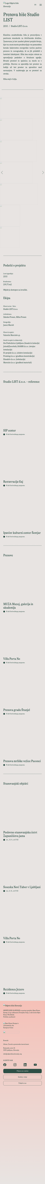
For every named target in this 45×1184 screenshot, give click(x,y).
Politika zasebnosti (9, 1017)
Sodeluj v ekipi (22, 1077)
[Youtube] (38, 1064)
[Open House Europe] (22, 1092)
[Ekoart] (22, 1135)
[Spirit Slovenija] (22, 1111)
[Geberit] (22, 1160)
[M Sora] (22, 1126)
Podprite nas (22, 1083)
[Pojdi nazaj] (2, 172)
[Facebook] (7, 1064)
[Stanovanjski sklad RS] (22, 1131)
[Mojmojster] (22, 1169)
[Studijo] (22, 1174)
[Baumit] (22, 1145)
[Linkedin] (28, 1064)
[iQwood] (22, 1140)
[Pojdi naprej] (43, 172)
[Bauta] (22, 1164)
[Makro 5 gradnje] (22, 1155)
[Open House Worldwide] (22, 1097)
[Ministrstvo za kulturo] (22, 1101)
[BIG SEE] (22, 1179)
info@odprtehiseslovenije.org (12, 1054)
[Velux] (22, 1121)
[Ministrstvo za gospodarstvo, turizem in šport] (22, 1106)
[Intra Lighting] (22, 1116)
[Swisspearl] (22, 1150)
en (35, 5)
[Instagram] (17, 1064)
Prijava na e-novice (22, 1071)
